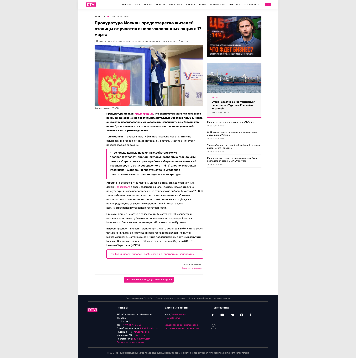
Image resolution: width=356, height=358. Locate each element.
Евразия (161, 5)
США (137, 5)
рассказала (123, 186)
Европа (148, 5)
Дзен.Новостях (178, 314)
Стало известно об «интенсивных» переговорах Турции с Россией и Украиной (234, 105)
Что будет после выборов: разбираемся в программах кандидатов (152, 254)
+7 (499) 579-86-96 (132, 325)
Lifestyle (234, 5)
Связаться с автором (192, 268)
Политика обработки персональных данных (209, 298)
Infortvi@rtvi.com (149, 328)
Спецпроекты (251, 5)
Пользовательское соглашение (170, 298)
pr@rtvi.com (140, 335)
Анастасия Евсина (192, 264)
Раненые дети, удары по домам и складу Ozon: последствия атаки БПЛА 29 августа (232, 159)
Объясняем (175, 5)
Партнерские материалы (130, 342)
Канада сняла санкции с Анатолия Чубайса (230, 122)
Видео (202, 5)
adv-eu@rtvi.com (141, 338)
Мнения (190, 5)
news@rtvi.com (141, 331)
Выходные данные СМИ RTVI (139, 298)
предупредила (144, 113)
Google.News (173, 318)
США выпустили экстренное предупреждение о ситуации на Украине (233, 133)
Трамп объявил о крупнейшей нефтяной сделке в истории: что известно (233, 146)
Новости (127, 5)
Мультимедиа (217, 5)
